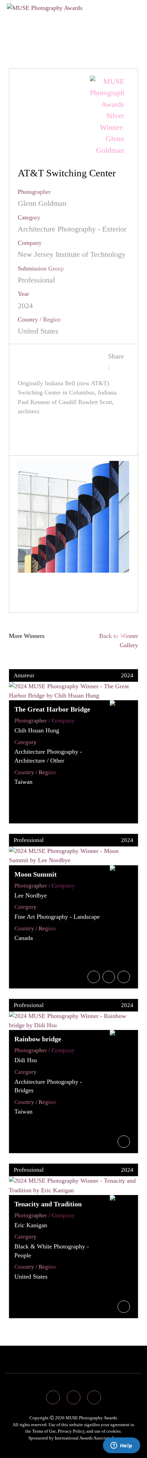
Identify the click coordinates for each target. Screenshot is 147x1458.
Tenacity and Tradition (48, 1204)
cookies (113, 1431)
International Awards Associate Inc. (87, 1438)
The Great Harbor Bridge (52, 709)
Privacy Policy (71, 1431)
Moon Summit (35, 874)
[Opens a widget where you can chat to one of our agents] (121, 1446)
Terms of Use (44, 1431)
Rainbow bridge (37, 1039)
